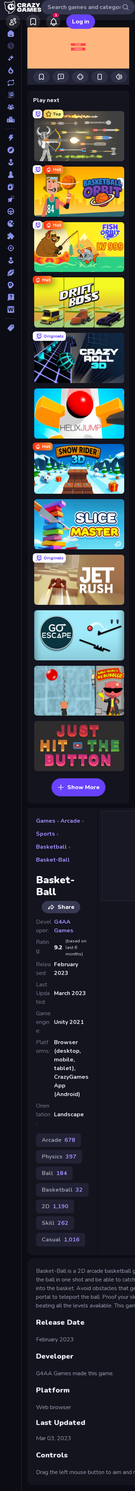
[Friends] (13, 21)
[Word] (10, 309)
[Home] (10, 33)
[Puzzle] (10, 236)
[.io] (10, 223)
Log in (80, 22)
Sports (45, 834)
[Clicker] (10, 199)
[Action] (10, 138)
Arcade (70, 821)
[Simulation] (10, 260)
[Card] (10, 187)
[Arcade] (10, 162)
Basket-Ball (53, 860)
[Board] (10, 174)
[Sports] (10, 273)
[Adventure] (10, 150)
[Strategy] (10, 285)
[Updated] (10, 82)
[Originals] (10, 95)
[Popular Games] (10, 70)
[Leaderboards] (10, 119)
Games (45, 821)
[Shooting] (10, 248)
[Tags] (10, 328)
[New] (10, 58)
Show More (83, 787)
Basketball (51, 847)
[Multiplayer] (10, 107)
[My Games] (33, 21)
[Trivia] (10, 297)
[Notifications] (53, 21)
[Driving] (10, 211)
